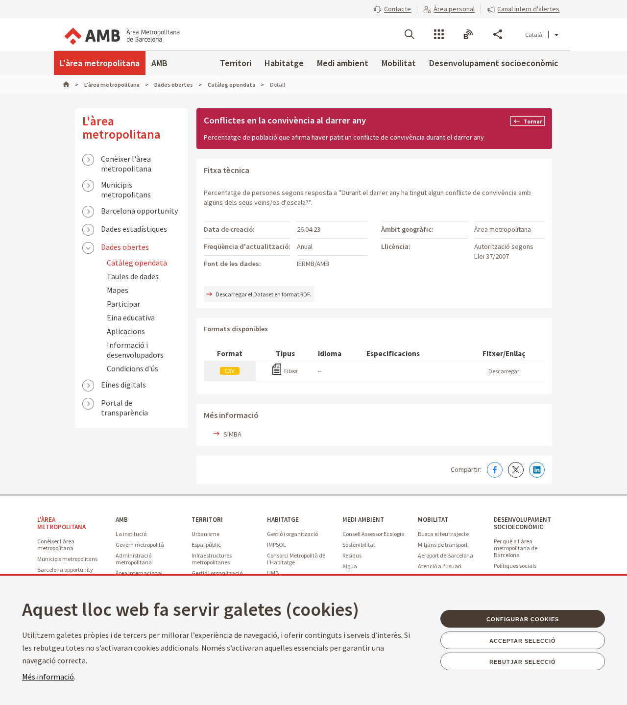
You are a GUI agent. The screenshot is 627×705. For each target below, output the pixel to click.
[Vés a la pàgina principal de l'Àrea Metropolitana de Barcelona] (121, 34)
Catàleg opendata (137, 262)
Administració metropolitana (134, 559)
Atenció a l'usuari (439, 566)
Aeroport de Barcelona (445, 555)
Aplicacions (126, 331)
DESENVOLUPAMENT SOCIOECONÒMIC (522, 523)
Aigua (349, 566)
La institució (131, 533)
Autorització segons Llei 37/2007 (503, 251)
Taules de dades (133, 276)
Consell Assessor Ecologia (373, 533)
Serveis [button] (439, 34)
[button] (392, 8)
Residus (352, 555)
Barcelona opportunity (139, 211)
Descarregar (503, 371)
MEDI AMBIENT (363, 519)
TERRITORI (207, 519)
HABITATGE (283, 519)
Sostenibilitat (358, 544)
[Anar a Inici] (70, 84)
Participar (123, 304)
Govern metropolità (140, 544)
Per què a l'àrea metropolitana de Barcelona (515, 548)
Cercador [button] (409, 34)
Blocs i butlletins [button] (468, 34)
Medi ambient (342, 63)
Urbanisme (205, 533)
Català (533, 34)
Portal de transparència (124, 404)
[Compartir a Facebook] (495, 470)
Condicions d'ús (132, 368)
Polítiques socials (515, 565)
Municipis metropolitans (126, 186)
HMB (273, 573)
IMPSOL (276, 544)
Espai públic (206, 544)
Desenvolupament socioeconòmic (493, 63)
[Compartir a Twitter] (516, 470)
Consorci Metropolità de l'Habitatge (296, 559)
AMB (159, 63)
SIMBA (232, 434)
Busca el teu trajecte (443, 533)
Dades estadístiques (134, 229)
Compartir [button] (497, 34)
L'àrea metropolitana (100, 63)
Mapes (117, 290)
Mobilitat (399, 63)
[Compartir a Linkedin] (537, 470)
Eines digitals (123, 384)
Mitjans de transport (443, 544)
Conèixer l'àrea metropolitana (126, 160)
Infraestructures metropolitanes (212, 559)
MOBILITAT (433, 519)
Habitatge (284, 63)
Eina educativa (131, 317)
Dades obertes (125, 247)
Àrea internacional (139, 573)
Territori (235, 63)
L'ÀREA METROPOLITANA (61, 523)
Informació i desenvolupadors (135, 350)
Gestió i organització (217, 573)
